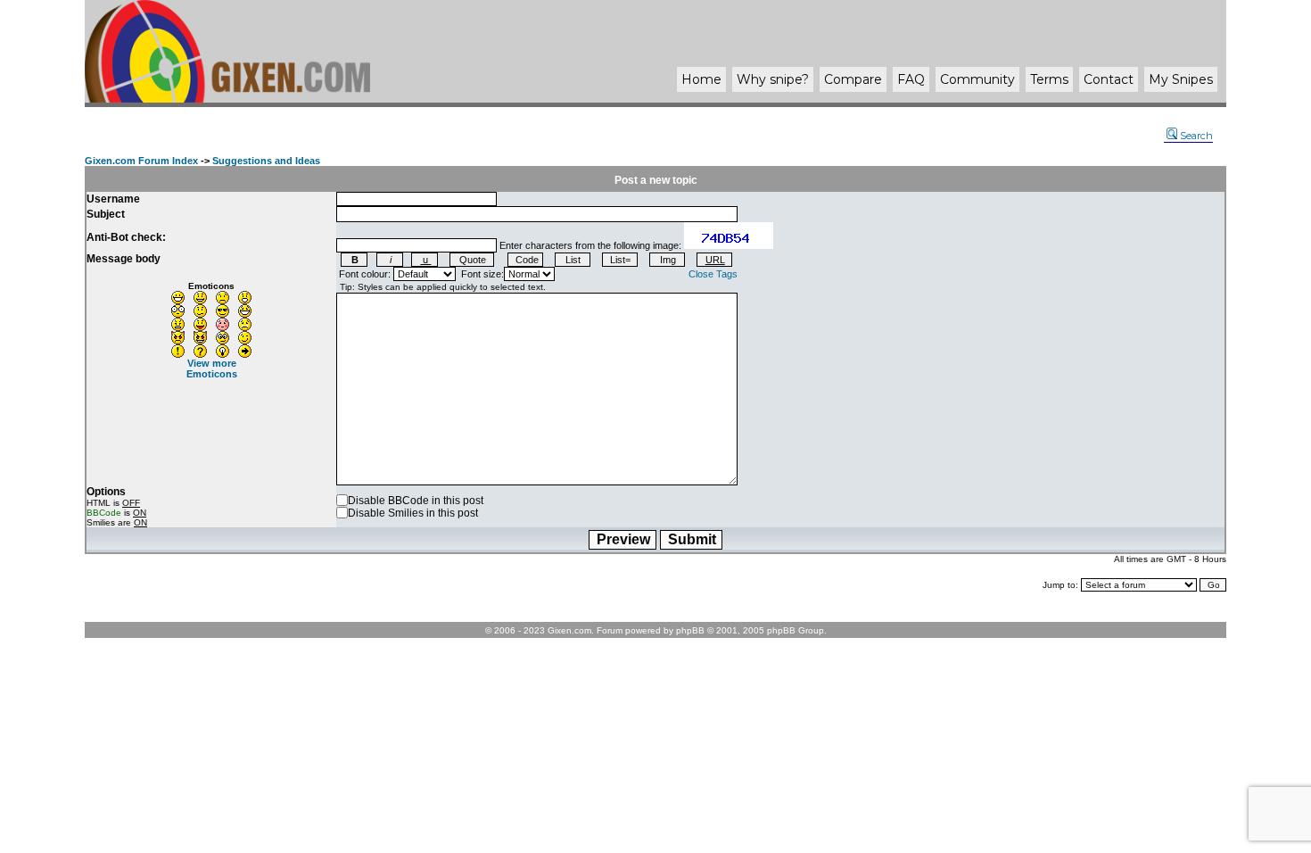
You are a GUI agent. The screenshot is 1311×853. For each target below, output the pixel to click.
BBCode (104, 513)
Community (977, 79)
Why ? (773, 79)
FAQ (911, 79)
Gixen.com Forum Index (141, 160)
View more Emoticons (211, 368)
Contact (1109, 79)
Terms (1049, 79)
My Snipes (1181, 79)
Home (701, 79)
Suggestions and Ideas (266, 160)
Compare (853, 79)
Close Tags (713, 274)
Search (1196, 135)
